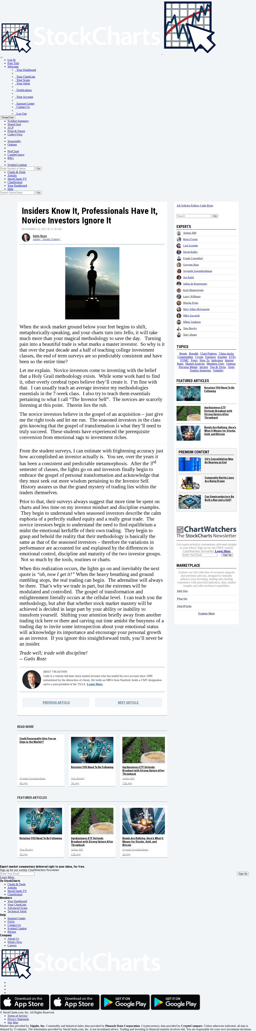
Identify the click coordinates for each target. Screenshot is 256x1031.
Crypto (199, 357)
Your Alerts (22, 83)
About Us (13, 938)
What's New (14, 942)
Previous (56, 702)
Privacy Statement (18, 1019)
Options (12, 144)
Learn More (95, 684)
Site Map (12, 1022)
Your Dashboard (25, 69)
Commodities (185, 357)
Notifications (23, 90)
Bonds (183, 353)
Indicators (217, 360)
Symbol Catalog (17, 928)
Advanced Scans (17, 908)
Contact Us (22, 107)
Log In (11, 59)
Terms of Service (17, 1015)
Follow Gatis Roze (202, 205)
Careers (11, 945)
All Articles (184, 205)
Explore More (206, 613)
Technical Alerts (17, 911)
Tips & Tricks (218, 367)
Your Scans (22, 80)
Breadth (193, 353)
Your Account (24, 96)
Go (38, 168)
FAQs (11, 921)
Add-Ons (182, 591)
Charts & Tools (16, 172)
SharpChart (7, 117)
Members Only (215, 363)
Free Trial (13, 63)
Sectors (203, 367)
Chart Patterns (208, 353)
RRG (10, 158)
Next (128, 702)
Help (10, 188)
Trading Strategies (200, 370)
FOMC (184, 360)
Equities (222, 357)
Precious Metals (188, 367)
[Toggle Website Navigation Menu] (1, 57)
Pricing (11, 931)
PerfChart (13, 151)
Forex (194, 360)
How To (205, 360)
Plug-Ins (182, 598)
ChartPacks (184, 606)
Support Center (24, 103)
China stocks (226, 353)
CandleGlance (15, 154)
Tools (231, 367)
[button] (13, 66)
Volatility (218, 370)
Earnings (210, 357)
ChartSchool (14, 182)
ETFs (232, 357)
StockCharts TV (17, 178)
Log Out (21, 113)
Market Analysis (195, 363)
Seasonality (14, 141)
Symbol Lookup (17, 164)
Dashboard (17, 185)
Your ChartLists (25, 76)
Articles (12, 175)
